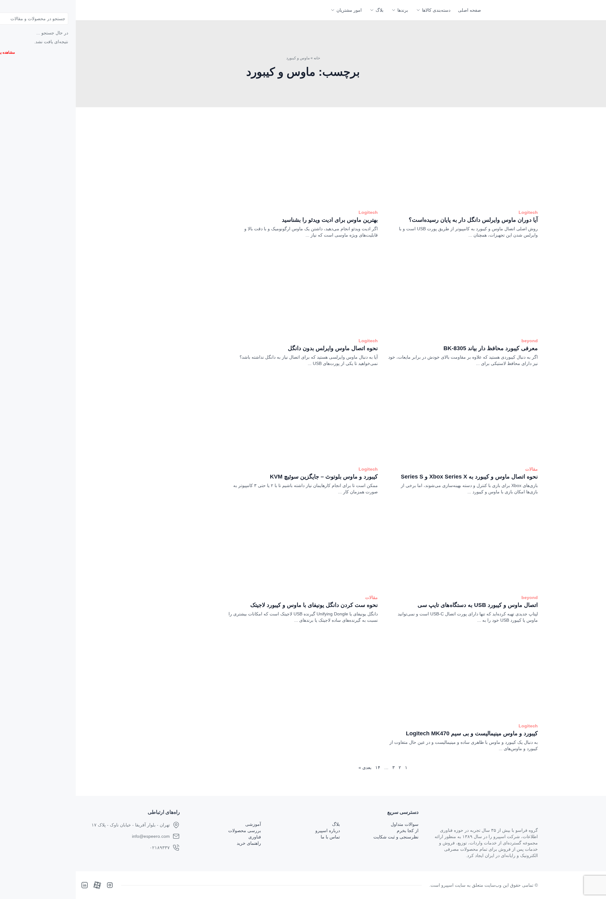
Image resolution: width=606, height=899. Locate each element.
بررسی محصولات (244, 830)
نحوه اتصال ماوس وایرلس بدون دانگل (333, 348)
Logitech (528, 212)
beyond (529, 340)
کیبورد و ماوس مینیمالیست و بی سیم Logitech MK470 (472, 733)
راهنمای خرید (249, 843)
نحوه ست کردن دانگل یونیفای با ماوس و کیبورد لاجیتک (314, 605)
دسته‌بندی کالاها (436, 10)
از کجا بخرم (408, 830)
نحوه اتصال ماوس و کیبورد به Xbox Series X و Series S (469, 476)
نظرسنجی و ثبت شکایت (396, 836)
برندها (402, 10)
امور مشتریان (349, 10)
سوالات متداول (405, 824)
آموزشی (253, 824)
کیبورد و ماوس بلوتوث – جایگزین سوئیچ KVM (324, 476)
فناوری (254, 836)
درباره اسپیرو (327, 830)
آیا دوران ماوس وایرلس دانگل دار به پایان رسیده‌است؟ (473, 220)
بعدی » (365, 767)
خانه (317, 58)
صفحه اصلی (469, 10)
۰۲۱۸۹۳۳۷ (160, 847)
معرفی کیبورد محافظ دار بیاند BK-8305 (490, 348)
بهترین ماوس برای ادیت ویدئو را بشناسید (330, 220)
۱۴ (377, 767)
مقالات (531, 469)
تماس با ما (330, 836)
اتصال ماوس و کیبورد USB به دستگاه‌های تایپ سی (478, 605)
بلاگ (379, 10)
